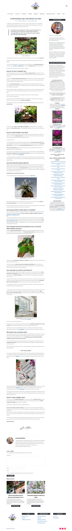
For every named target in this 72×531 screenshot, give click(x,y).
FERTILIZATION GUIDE (41, 516)
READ (36, 20)
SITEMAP (23, 517)
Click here (22, 389)
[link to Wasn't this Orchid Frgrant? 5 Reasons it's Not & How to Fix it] (16, 487)
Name (8, 468)
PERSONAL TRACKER (41, 519)
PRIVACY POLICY (25, 516)
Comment (9, 455)
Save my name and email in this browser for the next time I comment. (20, 473)
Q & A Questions (31, 20)
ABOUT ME (55, 516)
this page (18, 387)
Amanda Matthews (22, 20)
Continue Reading (15, 505)
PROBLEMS (36, 13)
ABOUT (63, 13)
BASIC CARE (17, 13)
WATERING (30, 13)
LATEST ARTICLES (10, 13)
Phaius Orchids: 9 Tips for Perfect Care (58, 161)
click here (17, 356)
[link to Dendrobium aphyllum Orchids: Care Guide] (36, 487)
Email (8, 470)
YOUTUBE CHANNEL (41, 522)
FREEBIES (58, 13)
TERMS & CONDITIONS (26, 519)
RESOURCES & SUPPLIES (50, 13)
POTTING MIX (24, 13)
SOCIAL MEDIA (56, 517)
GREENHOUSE (42, 13)
